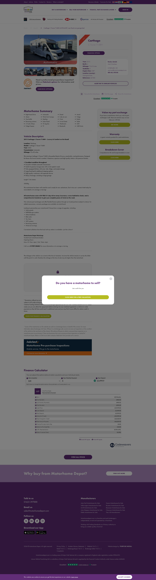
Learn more (74, 577)
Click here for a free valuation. (78, 297)
